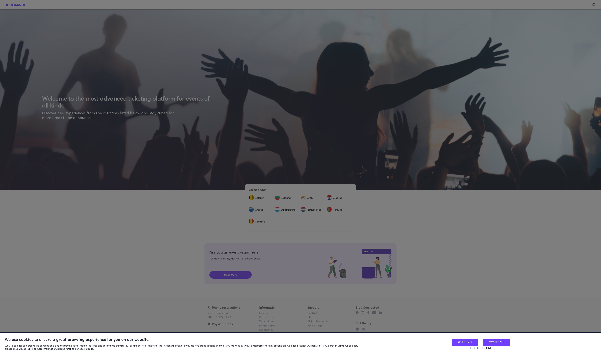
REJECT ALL (465, 342)
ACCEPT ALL (496, 342)
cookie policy (86, 348)
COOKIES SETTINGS (480, 348)
